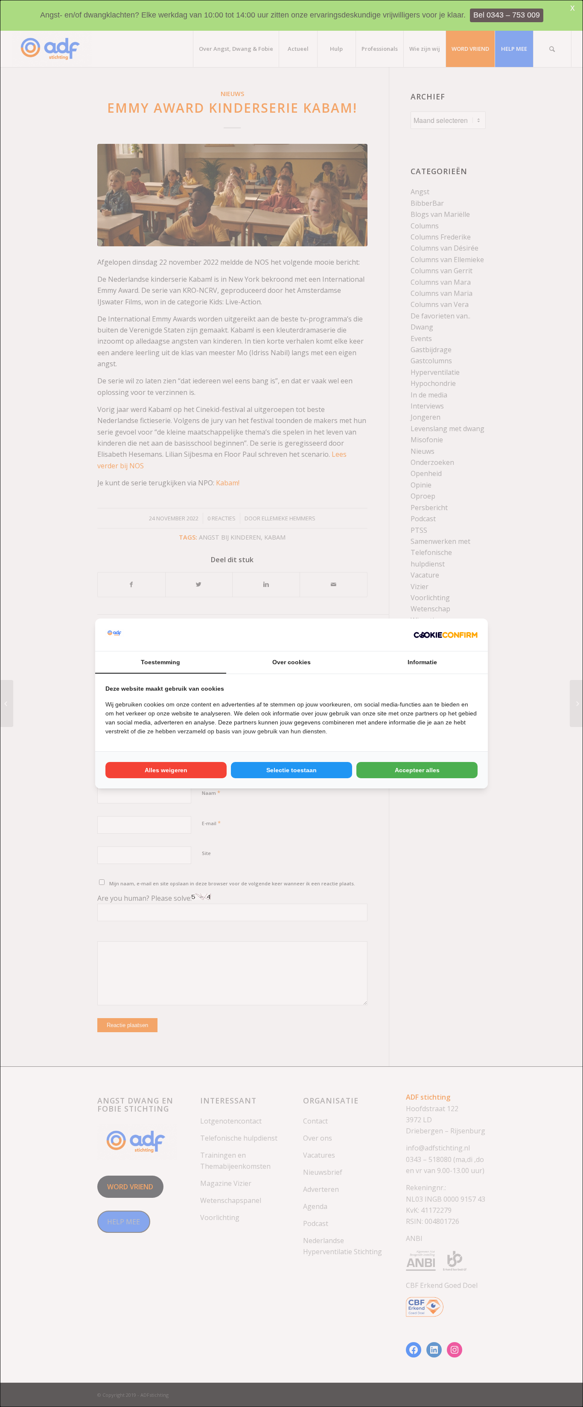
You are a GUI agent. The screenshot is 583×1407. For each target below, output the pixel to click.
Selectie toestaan (291, 770)
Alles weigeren (166, 770)
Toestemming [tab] (160, 662)
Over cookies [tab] (291, 662)
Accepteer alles (417, 770)
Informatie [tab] (422, 662)
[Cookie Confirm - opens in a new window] (446, 634)
